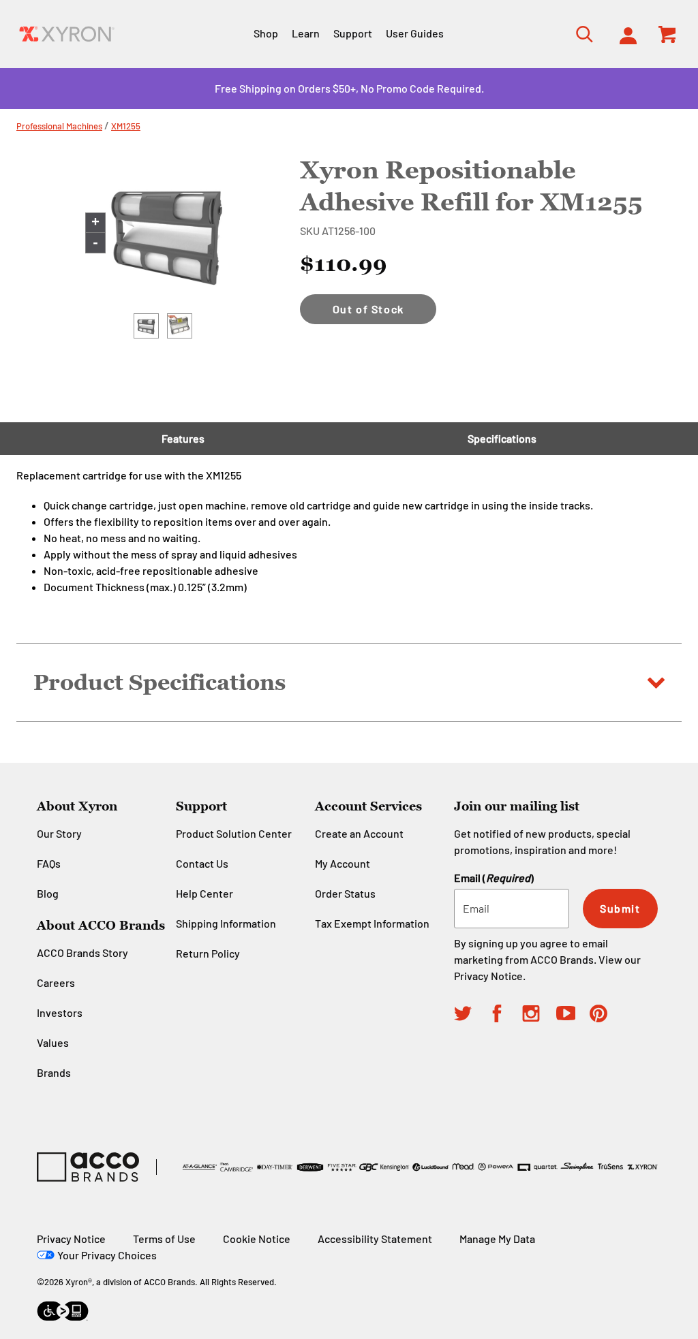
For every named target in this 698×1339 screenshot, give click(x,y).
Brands (54, 1072)
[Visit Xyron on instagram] (539, 1015)
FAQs (49, 863)
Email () (494, 877)
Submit (620, 908)
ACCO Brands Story (82, 952)
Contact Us (202, 863)
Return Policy (208, 953)
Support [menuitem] (352, 33)
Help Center (204, 893)
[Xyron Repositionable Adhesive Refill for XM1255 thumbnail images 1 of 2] (146, 325)
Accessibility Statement (375, 1238)
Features (183, 438)
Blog (48, 893)
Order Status (345, 893)
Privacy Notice (488, 975)
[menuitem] (623, 34)
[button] (349, 682)
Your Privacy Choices (107, 1254)
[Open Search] (580, 33)
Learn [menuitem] (306, 33)
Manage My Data (497, 1238)
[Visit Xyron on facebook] (505, 1015)
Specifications (502, 438)
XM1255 (125, 126)
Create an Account (359, 833)
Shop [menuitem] (266, 33)
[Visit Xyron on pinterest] (607, 1015)
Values (53, 1042)
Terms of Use (164, 1238)
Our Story (59, 833)
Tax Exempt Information (372, 923)
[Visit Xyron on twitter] (471, 1015)
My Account (342, 863)
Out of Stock (368, 308)
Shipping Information (226, 923)
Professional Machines (59, 126)
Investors (59, 1012)
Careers (56, 982)
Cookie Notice (256, 1238)
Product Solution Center (234, 833)
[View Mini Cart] (668, 34)
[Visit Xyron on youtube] (573, 1015)
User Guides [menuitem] (415, 33)
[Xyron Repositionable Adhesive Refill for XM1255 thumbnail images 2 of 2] (179, 325)
